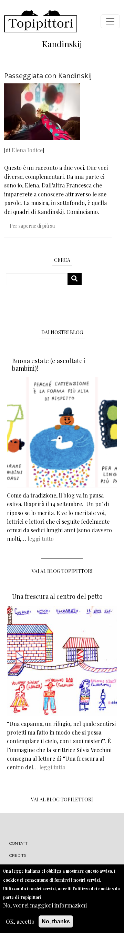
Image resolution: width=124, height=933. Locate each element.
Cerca (77, 279)
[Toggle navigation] (110, 21)
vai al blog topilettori (62, 799)
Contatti (19, 843)
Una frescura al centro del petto (57, 596)
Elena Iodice (27, 150)
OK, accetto (20, 921)
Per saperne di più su (32, 226)
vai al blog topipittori (62, 571)
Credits (17, 855)
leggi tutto (41, 538)
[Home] (40, 21)
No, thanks (56, 921)
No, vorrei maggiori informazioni (45, 905)
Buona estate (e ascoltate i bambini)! (49, 364)
